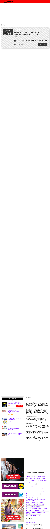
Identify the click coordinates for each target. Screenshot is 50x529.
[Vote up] (19, 30)
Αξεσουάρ (39, 489)
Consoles (43, 478)
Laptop (38, 484)
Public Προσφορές (30, 486)
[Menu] (1, 1)
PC (46, 484)
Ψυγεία (39, 515)
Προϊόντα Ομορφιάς (42, 508)
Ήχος (43, 488)
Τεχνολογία (37, 510)
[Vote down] (17, 30)
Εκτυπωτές (37, 491)
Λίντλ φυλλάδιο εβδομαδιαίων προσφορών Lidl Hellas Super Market (36, 500)
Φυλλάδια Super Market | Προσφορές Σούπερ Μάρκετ (35, 513)
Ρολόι (27, 510)
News (43, 484)
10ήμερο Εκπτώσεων (30, 476)
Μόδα (27, 502)
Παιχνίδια (42, 502)
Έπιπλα (38, 488)
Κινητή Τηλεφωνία (30, 495)
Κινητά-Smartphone (35, 493)
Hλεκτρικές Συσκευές (31, 484)
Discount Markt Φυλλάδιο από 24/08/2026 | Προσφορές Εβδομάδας (14, 420)
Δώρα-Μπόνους (29, 491)
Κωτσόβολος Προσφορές (31, 497)
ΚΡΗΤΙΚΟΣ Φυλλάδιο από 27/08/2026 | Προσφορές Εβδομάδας (13, 428)
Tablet (37, 486)
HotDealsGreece (17, 44)
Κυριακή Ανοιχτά (39, 495)
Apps (27, 478)
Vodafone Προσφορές (31, 488)
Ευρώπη (28, 493)
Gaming (28, 482)
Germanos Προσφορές (36, 482)
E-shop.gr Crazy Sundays (42, 480)
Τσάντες (43, 510)
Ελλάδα (42, 491)
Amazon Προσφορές (41, 476)
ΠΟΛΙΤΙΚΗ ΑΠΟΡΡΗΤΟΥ (31, 522)
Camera (38, 478)
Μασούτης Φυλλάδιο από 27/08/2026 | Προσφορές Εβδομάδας (13, 411)
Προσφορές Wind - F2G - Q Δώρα (33, 506)
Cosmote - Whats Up (30, 480)
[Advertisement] (25, 13)
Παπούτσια (28, 504)
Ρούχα (31, 510)
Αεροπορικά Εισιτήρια (31, 489)
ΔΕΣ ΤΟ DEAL (43, 44)
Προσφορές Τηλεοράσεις (31, 508)
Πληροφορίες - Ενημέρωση (38, 504)
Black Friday (32, 478)
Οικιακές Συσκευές (34, 502)
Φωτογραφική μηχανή (31, 515)
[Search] (48, 1)
